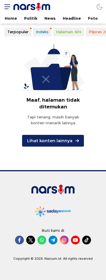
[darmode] (99, 6)
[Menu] (6, 6)
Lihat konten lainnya (49, 140)
